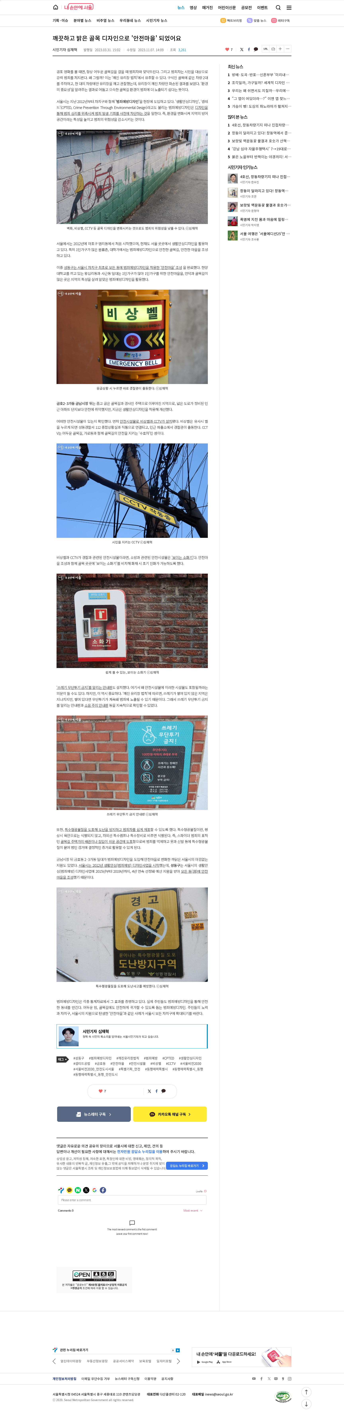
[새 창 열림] (282, 1392)
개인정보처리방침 (64, 1378)
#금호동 (100, 1063)
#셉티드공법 (81, 1063)
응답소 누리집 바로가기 (184, 1166)
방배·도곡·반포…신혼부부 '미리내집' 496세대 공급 (259, 75)
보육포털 (119, 1361)
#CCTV (171, 1063)
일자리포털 (137, 1361)
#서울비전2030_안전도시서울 (93, 1069)
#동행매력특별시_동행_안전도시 (95, 1074)
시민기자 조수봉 (249, 239)
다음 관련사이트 (178, 1361)
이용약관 (150, 1378)
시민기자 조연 (248, 196)
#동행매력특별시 (156, 1069)
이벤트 (262, 7)
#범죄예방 (151, 1058)
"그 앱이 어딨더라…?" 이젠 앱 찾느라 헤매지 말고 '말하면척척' (259, 99)
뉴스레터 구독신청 (127, 1378)
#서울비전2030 (190, 1063)
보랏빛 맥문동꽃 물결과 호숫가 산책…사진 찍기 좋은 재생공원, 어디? (259, 141)
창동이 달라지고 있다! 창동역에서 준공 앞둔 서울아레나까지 (259, 133)
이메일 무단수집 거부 (95, 1378)
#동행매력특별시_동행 (188, 1069)
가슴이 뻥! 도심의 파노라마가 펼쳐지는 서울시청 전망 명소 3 (259, 106)
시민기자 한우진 (249, 182)
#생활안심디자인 (190, 1058)
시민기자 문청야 (249, 211)
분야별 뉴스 (82, 20)
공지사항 (167, 1378)
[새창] (94, 1114)
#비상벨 (155, 1063)
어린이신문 (227, 7)
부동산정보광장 (71, 1361)
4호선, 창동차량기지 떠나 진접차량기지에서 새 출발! (259, 125)
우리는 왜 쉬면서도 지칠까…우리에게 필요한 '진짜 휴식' (259, 91)
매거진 (207, 7)
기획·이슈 (60, 20)
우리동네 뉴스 (130, 20)
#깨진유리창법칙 (127, 1058)
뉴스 (181, 7)
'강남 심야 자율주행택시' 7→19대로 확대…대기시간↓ (259, 149)
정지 (173, 1350)
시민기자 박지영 (249, 225)
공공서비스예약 (97, 1361)
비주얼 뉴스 (105, 20)
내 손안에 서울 (78, 6)
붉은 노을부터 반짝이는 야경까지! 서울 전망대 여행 (259, 157)
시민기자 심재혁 (65, 49)
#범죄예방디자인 (100, 1058)
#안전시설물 (137, 1063)
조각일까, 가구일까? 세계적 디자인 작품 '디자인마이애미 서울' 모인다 (259, 83)
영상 (193, 7)
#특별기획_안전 (129, 1069)
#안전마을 (117, 1063)
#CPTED (168, 1058)
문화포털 (157, 1361)
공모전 (246, 7)
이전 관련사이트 (54, 1361)
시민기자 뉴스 (156, 20)
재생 (178, 1350)
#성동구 (78, 1058)
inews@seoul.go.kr (219, 1394)
